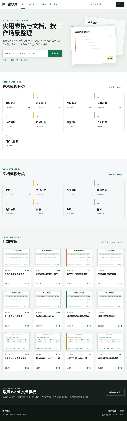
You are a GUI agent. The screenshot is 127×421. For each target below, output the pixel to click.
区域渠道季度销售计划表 (47, 274)
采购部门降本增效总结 (108, 358)
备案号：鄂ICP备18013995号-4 (113, 415)
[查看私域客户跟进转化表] (48, 299)
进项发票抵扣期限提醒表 (78, 316)
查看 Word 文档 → (115, 392)
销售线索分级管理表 (107, 274)
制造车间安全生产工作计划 (48, 358)
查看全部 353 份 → (117, 174)
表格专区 (32, 4)
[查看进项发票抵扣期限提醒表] (79, 299)
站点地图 (112, 411)
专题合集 (53, 4)
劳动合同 (19, 60)
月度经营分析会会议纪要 (15, 358)
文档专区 (43, 4)
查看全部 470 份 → (117, 87)
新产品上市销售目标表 (77, 274)
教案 (25, 60)
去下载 (26, 284)
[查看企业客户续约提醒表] (17, 299)
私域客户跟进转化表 (45, 316)
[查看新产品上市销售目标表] (79, 257)
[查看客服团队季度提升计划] (79, 342)
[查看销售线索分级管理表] (110, 257)
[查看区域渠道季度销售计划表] (48, 257)
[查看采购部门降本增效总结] (110, 342)
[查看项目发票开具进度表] (110, 299)
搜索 (120, 4)
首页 (23, 4)
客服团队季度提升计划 (77, 358)
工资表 (11, 60)
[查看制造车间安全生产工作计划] (48, 342)
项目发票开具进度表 (107, 316)
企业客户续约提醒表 (13, 316)
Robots (122, 411)
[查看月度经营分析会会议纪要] (17, 342)
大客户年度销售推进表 (14, 274)
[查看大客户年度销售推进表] (17, 257)
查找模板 (55, 53)
